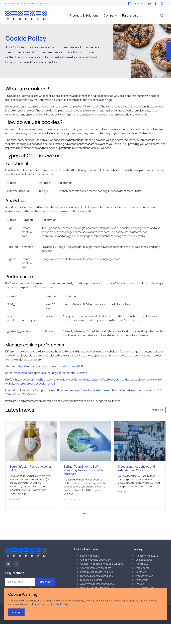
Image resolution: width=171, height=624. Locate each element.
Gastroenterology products (95, 567)
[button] (162, 15)
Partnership (130, 15)
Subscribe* (45, 582)
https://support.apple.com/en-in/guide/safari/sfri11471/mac (50, 373)
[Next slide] (154, 464)
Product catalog (144, 575)
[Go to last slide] (16, 464)
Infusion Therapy (89, 555)
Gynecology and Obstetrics (95, 559)
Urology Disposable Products (96, 571)
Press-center (142, 567)
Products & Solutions (83, 15)
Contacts (137, 3)
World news (141, 563)
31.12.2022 (122, 492)
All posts (156, 409)
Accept (16, 612)
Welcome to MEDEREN (147, 555)
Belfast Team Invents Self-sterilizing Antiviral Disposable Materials (83, 470)
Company (110, 15)
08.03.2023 (69, 499)
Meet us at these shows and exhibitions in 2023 (136, 468)
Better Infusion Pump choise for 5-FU (30, 468)
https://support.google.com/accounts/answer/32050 (50, 366)
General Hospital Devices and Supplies (101, 563)
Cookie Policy (63, 604)
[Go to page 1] (84, 513)
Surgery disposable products (96, 575)
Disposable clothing (91, 579)
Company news (143, 559)
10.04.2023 (15, 499)
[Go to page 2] (87, 513)
